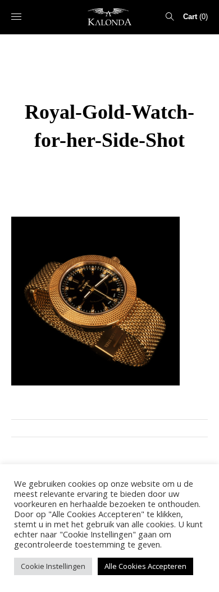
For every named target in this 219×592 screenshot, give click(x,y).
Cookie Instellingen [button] (53, 566)
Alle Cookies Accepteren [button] (145, 566)
